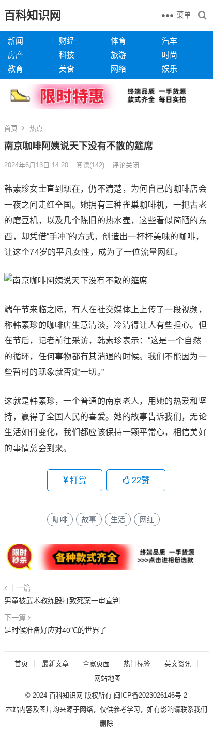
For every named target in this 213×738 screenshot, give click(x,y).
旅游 (118, 54)
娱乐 (169, 68)
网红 (147, 519)
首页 (11, 128)
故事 (89, 519)
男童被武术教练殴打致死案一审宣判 (62, 601)
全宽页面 (96, 664)
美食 (66, 68)
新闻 (15, 40)
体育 (118, 40)
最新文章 (55, 664)
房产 (15, 54)
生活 (118, 519)
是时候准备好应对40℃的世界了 (55, 630)
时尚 (169, 54)
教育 (15, 68)
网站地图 (107, 678)
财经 (66, 40)
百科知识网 (32, 15)
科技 (66, 54)
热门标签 (137, 664)
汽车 (169, 40)
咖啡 (60, 519)
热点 (36, 128)
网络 (118, 68)
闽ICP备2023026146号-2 (150, 695)
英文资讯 (177, 664)
